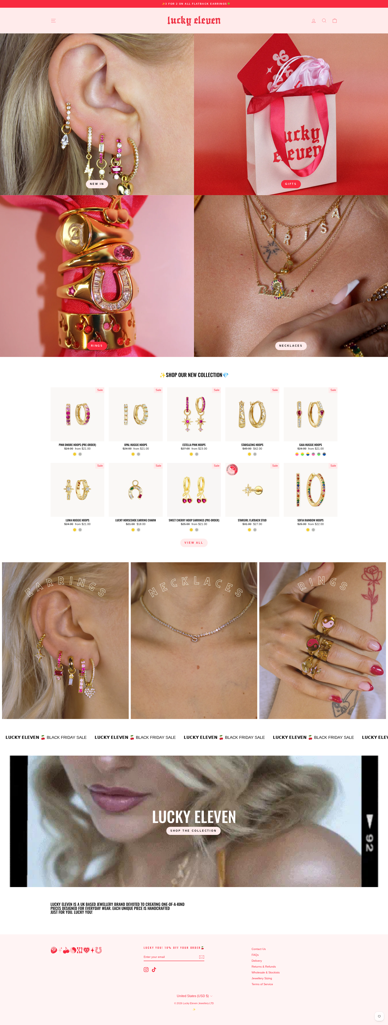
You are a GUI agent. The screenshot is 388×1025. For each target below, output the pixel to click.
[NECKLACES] (291, 276)
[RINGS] (97, 276)
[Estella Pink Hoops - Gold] (191, 454)
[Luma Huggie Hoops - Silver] (80, 530)
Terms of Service (262, 984)
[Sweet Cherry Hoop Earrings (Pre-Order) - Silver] (197, 530)
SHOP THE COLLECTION (193, 830)
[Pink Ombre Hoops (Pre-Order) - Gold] (75, 454)
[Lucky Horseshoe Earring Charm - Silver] (138, 530)
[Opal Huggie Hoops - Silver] (138, 454)
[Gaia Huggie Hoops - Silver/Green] (319, 454)
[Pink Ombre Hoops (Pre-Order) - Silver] (80, 454)
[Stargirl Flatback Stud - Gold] (249, 530)
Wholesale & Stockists (266, 972)
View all (194, 542)
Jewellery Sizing (262, 978)
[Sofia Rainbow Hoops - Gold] (308, 530)
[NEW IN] (97, 114)
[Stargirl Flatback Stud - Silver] (255, 530)
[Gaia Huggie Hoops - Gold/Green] (302, 454)
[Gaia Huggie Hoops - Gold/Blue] (308, 454)
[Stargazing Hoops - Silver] (255, 454)
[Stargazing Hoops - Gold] (249, 454)
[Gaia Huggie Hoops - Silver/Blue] (324, 454)
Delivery (257, 960)
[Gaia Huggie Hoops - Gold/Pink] (297, 454)
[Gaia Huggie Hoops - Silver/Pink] (313, 454)
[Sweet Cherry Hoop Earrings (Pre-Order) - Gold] (191, 530)
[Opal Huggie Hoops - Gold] (133, 454)
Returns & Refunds (264, 966)
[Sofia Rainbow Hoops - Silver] (313, 530)
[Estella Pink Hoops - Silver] (197, 454)
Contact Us (259, 949)
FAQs (255, 954)
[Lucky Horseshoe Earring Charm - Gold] (133, 530)
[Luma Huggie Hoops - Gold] (75, 530)
